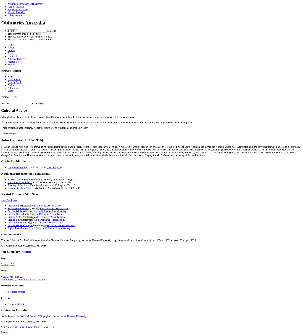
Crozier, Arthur (15, 217)
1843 (12, 264)
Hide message (9, 133)
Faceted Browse (16, 61)
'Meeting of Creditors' (18, 185)
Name (10, 76)
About (11, 47)
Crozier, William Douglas (20, 225)
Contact (11, 50)
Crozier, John (14, 205)
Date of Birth (14, 79)
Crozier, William (16, 211)
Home (11, 44)
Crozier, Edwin (15, 219)
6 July (4, 276)
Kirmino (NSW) (16, 304)
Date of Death (14, 82)
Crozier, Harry (15, 214)
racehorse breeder (16, 291)
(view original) (54, 167)
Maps (10, 90)
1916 (10, 276)
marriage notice (15, 179)
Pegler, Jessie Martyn (18, 228)
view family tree (9, 200)
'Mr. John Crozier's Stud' (20, 182)
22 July (4, 264)
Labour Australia (16, 15)
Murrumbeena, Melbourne (14, 279)
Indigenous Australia (18, 9)
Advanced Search (16, 59)
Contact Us (48, 327)
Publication (13, 88)
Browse (11, 64)
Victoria (32, 279)
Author (11, 85)
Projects (11, 53)
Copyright (6, 327)
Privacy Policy (33, 327)
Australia (41, 279)
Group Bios (13, 56)
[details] (26, 251)
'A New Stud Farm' (17, 188)
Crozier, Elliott (15, 222)
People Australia (16, 6)
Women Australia (16, 12)
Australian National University (71, 316)
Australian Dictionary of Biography (25, 4)
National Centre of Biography (35, 316)
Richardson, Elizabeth (18, 208)
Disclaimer (18, 327)
